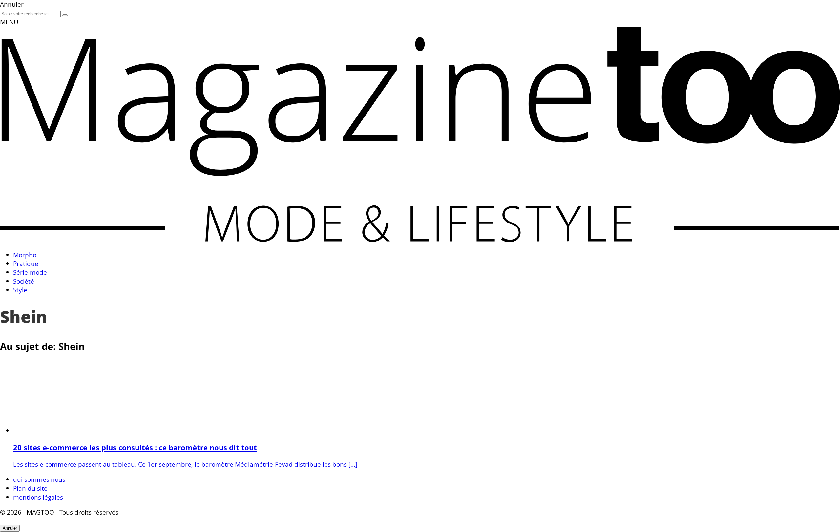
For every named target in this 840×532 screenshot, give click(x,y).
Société (23, 281)
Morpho (24, 254)
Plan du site (30, 488)
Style (20, 290)
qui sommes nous (39, 479)
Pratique (25, 263)
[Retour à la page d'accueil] (420, 239)
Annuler (10, 528)
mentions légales (38, 497)
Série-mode (30, 272)
